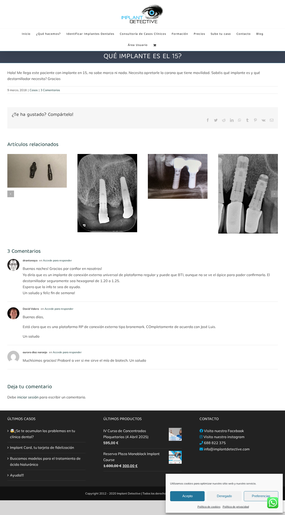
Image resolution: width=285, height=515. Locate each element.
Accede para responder (57, 260)
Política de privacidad (236, 506)
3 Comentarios (50, 90)
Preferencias (261, 496)
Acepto (187, 496)
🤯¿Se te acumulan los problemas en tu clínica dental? (42, 434)
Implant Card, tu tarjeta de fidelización (42, 447)
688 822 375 (215, 443)
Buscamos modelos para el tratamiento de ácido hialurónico (45, 461)
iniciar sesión (28, 397)
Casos (34, 90)
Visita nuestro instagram (224, 437)
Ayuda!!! (17, 475)
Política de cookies (208, 506)
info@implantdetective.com (227, 449)
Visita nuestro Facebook (224, 431)
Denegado (224, 496)
